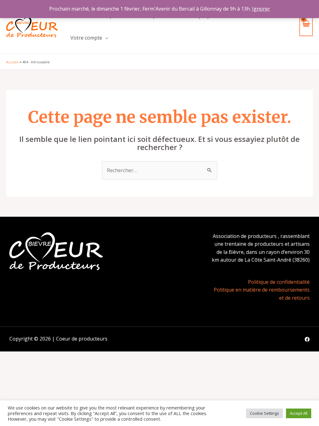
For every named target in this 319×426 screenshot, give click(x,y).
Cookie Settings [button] (264, 413)
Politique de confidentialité (279, 281)
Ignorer (261, 8)
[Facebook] (307, 339)
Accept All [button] (298, 413)
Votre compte (86, 37)
